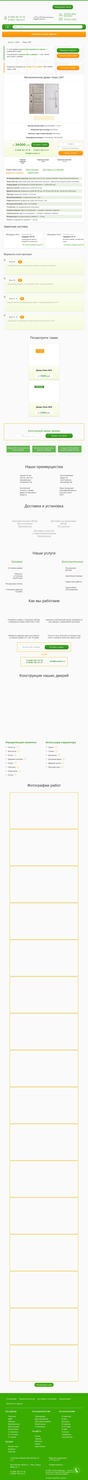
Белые (37, 1436)
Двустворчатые (41, 1419)
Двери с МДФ (14, 42)
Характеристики (14, 170)
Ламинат (11, 1421)
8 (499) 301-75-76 (16, 17)
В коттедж (66, 1427)
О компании (11, 1399)
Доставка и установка (53, 170)
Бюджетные (13, 1446)
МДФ (10, 1419)
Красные (38, 1441)
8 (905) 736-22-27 (16, 20)
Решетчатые (40, 1424)
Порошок (12, 1416)
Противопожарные (43, 1421)
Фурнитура (33, 173)
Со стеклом (13, 1434)
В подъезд (66, 1424)
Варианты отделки (68, 50)
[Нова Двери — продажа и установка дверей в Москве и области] (21, 8)
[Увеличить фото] (20, 261)
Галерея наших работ (68, 56)
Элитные (11, 1452)
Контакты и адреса (14, 1404)
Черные (38, 1439)
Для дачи (66, 1421)
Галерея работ (65, 1399)
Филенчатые (13, 1429)
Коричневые (40, 1446)
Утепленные (40, 1427)
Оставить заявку (40, 145)
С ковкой (12, 1437)
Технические (67, 1437)
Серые (37, 1444)
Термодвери (40, 1416)
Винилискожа (14, 1424)
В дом (64, 1419)
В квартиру (66, 1416)
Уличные (65, 1432)
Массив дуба (13, 1427)
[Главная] (4, 42)
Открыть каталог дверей (44, 34)
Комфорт (12, 1449)
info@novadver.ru (39, 19)
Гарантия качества (27, 1399)
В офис (65, 1429)
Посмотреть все (44, 1385)
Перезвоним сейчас (62, 7)
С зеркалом (13, 1432)
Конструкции (32, 170)
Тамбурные (66, 1434)
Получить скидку (68, 68)
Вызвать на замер (59, 436)
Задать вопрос (70, 153)
